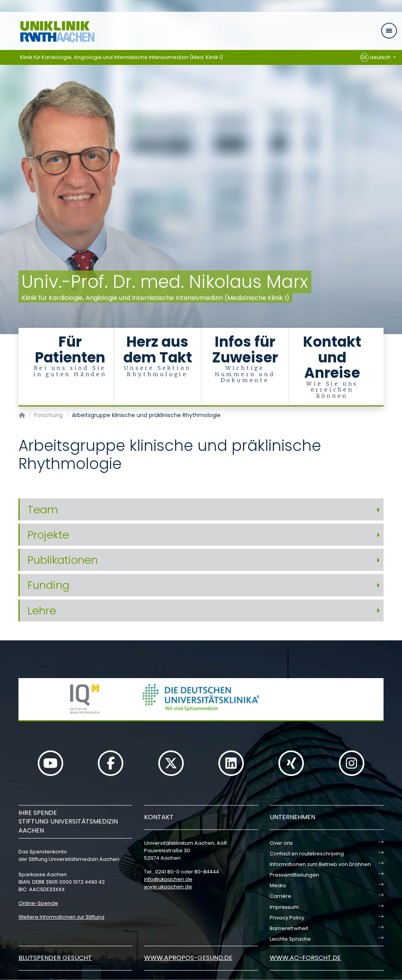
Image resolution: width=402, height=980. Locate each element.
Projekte (48, 534)
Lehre (41, 610)
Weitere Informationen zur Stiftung (61, 917)
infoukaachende (168, 879)
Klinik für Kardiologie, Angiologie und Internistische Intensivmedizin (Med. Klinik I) (121, 57)
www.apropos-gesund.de (188, 957)
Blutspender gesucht (55, 957)
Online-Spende (38, 903)
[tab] (201, 509)
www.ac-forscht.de (305, 957)
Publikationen (62, 560)
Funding (48, 585)
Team (42, 509)
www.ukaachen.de (168, 886)
